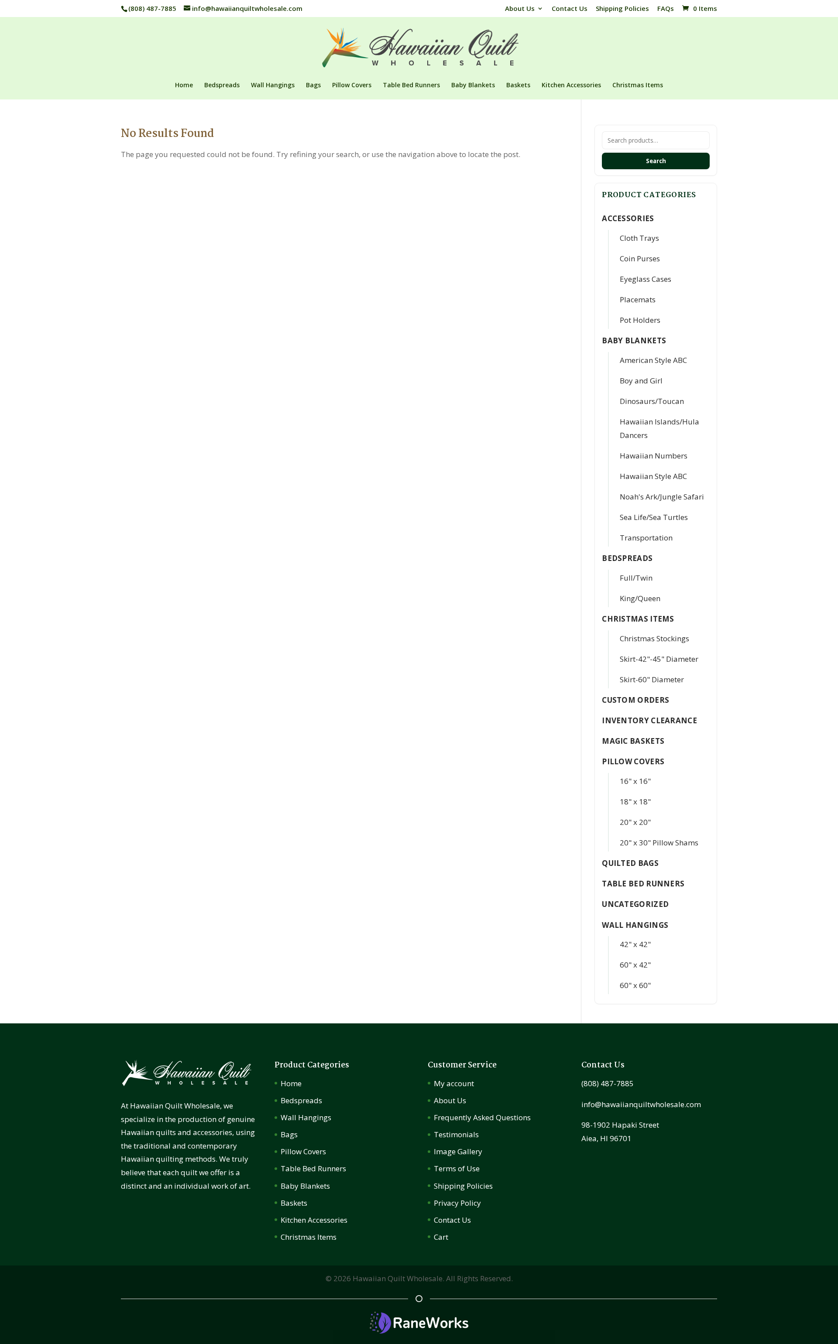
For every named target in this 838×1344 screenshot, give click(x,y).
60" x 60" (635, 985)
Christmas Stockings (654, 638)
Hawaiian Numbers (653, 456)
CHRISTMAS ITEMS (638, 619)
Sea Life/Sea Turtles (654, 517)
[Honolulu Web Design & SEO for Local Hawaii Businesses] (419, 1331)
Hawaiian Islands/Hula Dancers (659, 428)
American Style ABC (653, 360)
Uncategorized (635, 904)
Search (656, 161)
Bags (313, 85)
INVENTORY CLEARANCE (649, 720)
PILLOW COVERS (633, 761)
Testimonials (456, 1134)
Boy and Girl (641, 381)
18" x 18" (635, 802)
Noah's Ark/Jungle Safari (662, 497)
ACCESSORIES (628, 218)
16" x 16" (635, 781)
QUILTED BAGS (630, 863)
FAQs (665, 9)
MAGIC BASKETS (633, 741)
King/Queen (640, 598)
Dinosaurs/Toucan (652, 401)
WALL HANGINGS (635, 925)
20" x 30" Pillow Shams (659, 843)
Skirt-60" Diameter (652, 679)
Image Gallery (458, 1151)
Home (184, 85)
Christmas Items (637, 85)
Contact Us (569, 9)
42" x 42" (635, 944)
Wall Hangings (273, 85)
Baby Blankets (473, 85)
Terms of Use (457, 1168)
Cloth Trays (639, 238)
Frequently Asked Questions (482, 1117)
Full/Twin (636, 578)
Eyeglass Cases (645, 279)
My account (454, 1083)
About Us (520, 9)
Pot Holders (640, 320)
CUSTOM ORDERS (635, 700)
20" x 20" (635, 822)
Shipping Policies (622, 9)
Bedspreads (222, 85)
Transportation (646, 538)
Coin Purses (640, 258)
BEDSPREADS (627, 558)
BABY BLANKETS (634, 340)
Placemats (638, 299)
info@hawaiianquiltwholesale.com (641, 1104)
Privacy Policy (457, 1203)
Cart (441, 1237)
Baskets (518, 85)
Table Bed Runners (411, 85)
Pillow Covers (351, 85)
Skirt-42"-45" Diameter (659, 659)
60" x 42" (635, 965)
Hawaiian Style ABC (653, 476)
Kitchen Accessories (571, 85)
